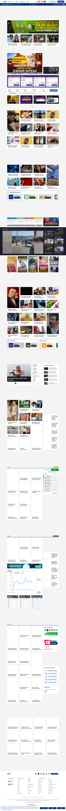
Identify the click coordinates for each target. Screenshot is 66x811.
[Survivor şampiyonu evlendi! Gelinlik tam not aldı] (36, 643)
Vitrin (28, 782)
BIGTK (9, 603)
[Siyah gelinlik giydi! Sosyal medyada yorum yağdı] (36, 695)
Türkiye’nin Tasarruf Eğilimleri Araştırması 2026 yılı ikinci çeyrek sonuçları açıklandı (26, 729)
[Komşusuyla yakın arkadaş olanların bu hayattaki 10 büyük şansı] (26, 169)
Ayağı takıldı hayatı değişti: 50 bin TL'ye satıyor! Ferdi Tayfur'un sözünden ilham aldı (55, 570)
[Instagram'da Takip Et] (50, 630)
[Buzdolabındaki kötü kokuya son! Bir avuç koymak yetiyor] (36, 417)
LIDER (21, 605)
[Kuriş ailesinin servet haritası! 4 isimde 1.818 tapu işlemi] (7, 73)
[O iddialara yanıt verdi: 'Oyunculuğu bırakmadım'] (40, 169)
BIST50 (14, 570)
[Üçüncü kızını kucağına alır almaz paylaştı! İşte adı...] (36, 662)
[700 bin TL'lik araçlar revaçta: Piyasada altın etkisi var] (47, 584)
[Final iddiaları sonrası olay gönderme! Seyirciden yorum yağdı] (24, 682)
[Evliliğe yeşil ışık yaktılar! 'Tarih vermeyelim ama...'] (36, 630)
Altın (33, 570)
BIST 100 (11, 572)
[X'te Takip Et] (38, 774)
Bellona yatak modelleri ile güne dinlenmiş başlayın (13, 728)
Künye (22, 797)
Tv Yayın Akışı (46, 646)
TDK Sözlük (50, 790)
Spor (18, 790)
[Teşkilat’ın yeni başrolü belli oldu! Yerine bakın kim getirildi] (36, 436)
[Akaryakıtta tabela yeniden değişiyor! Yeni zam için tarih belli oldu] (40, 73)
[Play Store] (10, 778)
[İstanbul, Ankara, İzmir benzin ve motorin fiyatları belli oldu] (36, 404)
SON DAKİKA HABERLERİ (5, 4)
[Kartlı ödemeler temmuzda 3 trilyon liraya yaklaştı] (26, 735)
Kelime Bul (50, 779)
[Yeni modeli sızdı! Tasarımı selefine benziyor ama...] (26, 127)
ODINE (21, 602)
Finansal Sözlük (40, 781)
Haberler (19, 779)
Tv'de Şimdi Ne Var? (48, 649)
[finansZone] (51, 221)
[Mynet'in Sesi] (26, 99)
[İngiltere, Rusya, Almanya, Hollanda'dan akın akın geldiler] (12, 430)
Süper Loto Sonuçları (52, 676)
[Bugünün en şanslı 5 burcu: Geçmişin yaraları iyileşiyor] (13, 169)
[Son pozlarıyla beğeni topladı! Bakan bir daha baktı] (12, 636)
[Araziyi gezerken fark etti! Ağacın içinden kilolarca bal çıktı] (12, 443)
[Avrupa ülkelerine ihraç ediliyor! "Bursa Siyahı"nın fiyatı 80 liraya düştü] (39, 73)
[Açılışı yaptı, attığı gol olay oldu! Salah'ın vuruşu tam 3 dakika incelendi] (33, 26)
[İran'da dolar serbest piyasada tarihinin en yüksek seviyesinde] (24, 542)
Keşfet (39, 793)
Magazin (19, 785)
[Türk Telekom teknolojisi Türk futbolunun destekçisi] (13, 748)
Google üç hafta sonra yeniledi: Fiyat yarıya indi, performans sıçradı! (52, 754)
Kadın (18, 784)
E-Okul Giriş (50, 785)
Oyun (49, 778)
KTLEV (33, 607)
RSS (43, 797)
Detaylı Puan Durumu (55, 493)
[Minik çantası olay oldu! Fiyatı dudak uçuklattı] (24, 643)
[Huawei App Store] (10, 784)
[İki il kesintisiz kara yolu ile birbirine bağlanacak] (18, 73)
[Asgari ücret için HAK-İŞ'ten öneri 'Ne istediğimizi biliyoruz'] (47, 555)
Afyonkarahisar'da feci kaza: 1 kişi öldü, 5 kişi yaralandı (55, 417)
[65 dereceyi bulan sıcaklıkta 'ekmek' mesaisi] (40, 291)
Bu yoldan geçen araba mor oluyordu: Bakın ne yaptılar (55, 439)
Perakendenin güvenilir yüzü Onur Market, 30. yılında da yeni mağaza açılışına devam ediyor (38, 729)
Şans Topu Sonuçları (52, 679)
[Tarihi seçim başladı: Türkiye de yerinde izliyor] (34, 73)
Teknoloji (29, 778)
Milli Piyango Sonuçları (52, 670)
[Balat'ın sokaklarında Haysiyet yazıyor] (53, 735)
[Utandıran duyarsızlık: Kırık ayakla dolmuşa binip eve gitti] (27, 73)
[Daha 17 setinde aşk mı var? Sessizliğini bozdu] (13, 317)
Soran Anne (50, 781)
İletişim (25, 797)
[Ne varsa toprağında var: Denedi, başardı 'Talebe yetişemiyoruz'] (53, 722)
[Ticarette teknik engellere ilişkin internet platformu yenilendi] (40, 330)
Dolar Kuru (39, 787)
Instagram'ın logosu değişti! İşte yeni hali (38, 753)
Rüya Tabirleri (40, 790)
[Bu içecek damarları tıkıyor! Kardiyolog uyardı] (26, 182)
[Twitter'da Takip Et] (47, 630)
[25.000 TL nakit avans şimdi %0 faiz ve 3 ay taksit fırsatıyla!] (17, 73)
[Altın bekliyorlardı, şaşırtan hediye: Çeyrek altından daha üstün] (24, 430)
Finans (18, 781)
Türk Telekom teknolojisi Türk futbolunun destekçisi (13, 753)
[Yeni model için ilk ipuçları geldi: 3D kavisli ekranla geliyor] (26, 291)
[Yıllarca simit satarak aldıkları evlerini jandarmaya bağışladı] (40, 127)
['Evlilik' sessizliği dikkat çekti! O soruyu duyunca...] (24, 669)
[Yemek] (39, 1)
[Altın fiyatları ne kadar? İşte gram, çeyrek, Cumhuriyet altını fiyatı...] (26, 114)
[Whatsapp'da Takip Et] (57, 630)
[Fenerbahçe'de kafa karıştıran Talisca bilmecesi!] (24, 512)
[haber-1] (12, 264)
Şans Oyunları (30, 790)
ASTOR (33, 605)
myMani (29, 793)
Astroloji (29, 781)
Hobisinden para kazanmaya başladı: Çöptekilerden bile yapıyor (39, 741)
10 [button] (29, 383)
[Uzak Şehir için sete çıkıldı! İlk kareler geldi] (13, 120)
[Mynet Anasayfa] (5, 1)
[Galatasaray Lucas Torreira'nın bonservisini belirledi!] (40, 182)
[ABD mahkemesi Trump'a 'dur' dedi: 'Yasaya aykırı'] (14, 73)
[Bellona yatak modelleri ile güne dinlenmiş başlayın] (13, 722)
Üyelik (31, 797)
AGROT (21, 600)
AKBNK (33, 603)
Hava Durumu (40, 792)
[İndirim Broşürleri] (45, 1)
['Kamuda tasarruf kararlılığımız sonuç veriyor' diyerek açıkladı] (24, 555)
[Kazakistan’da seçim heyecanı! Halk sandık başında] (13, 182)
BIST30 (19, 570)
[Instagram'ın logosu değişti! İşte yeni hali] (40, 748)
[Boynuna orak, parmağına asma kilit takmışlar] (47, 432)
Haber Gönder (55, 773)
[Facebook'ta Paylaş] (50, 692)
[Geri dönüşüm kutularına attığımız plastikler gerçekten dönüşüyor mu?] (24, 404)
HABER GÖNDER (57, 4)
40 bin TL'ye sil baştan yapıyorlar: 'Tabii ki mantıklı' (55, 577)
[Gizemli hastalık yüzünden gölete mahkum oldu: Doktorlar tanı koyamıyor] (8, 73)
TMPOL (9, 605)
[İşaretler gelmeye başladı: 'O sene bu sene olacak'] (39, 586)
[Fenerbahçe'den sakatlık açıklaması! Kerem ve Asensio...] (36, 473)
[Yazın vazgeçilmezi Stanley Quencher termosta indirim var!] (24, 417)
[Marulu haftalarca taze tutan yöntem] (53, 304)
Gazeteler (29, 787)
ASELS (33, 602)
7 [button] (22, 383)
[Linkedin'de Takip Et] (52, 630)
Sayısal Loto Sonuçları (52, 673)
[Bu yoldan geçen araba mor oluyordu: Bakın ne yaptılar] (47, 439)
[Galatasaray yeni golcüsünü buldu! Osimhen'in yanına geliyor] (36, 505)
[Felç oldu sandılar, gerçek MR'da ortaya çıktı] (11, 73)
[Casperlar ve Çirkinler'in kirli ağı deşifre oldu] (30, 73)
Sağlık (29, 779)
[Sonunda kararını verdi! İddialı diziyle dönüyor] (24, 656)
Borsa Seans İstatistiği (41, 778)
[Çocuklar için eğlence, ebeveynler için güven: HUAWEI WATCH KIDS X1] (53, 114)
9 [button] (27, 383)
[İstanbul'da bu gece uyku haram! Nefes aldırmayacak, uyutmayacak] (10, 73)
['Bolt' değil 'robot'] (20, 73)
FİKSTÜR (55, 469)
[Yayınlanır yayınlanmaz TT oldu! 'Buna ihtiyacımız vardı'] (24, 630)
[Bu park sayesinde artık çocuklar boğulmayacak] (40, 317)
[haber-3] (33, 264)
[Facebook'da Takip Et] (45, 630)
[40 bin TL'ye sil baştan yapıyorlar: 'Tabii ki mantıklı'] (47, 577)
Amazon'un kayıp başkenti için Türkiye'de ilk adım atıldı (55, 425)
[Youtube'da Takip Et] (54, 630)
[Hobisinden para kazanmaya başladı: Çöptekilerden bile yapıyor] (40, 735)
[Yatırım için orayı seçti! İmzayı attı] (12, 410)
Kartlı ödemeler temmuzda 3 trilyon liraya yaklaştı (26, 741)
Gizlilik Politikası (35, 797)
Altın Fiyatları (40, 785)
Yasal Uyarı (40, 797)
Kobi (28, 792)
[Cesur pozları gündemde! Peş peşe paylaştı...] (24, 695)
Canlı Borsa (56, 536)
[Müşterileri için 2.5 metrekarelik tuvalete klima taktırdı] (53, 175)
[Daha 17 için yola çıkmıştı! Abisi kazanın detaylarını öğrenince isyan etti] (36, 682)
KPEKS (9, 600)
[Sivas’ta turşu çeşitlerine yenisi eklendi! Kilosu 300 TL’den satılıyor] (41, 73)
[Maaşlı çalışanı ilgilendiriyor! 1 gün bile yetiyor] (47, 562)
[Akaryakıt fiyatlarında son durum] (13, 330)
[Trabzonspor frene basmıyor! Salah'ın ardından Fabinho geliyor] (32, 73)
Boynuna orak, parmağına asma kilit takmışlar (55, 432)
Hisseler (39, 782)
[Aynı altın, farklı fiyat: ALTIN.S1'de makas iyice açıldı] (19, 73)
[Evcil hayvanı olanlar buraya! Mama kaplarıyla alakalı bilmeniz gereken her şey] (53, 291)
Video (18, 792)
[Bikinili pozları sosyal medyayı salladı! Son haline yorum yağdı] (12, 656)
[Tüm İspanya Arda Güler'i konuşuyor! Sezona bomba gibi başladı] (28, 73)
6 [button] (20, 383)
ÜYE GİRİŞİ (53, 1)
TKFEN (21, 607)
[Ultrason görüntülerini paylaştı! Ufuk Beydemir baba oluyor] (38, 73)
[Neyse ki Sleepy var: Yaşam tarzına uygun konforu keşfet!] (24, 73)
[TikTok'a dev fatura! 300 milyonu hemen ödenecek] (40, 304)
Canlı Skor (56, 467)
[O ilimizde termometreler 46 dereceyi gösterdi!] (24, 443)
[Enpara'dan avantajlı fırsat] (25, 73)
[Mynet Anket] (43, 1)
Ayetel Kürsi (50, 792)
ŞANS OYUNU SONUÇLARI (49, 667)
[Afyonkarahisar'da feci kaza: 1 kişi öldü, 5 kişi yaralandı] (47, 417)
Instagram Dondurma (51, 787)
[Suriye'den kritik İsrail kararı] (33, 73)
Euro (28, 570)
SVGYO (21, 603)
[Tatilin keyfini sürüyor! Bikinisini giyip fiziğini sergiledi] (12, 669)
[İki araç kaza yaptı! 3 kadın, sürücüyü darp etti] (31, 73)
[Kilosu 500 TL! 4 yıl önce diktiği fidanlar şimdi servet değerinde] (40, 114)
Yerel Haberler (20, 793)
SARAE (9, 607)
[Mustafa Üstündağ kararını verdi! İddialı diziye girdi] (53, 323)
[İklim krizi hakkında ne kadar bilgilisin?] (26, 317)
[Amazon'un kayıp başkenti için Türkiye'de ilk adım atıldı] (47, 425)
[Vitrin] (37, 1)
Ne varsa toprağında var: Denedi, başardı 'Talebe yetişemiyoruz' (52, 728)
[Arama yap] (49, 1)
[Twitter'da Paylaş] (52, 692)
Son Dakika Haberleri (21, 778)
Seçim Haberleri (30, 784)
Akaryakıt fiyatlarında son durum (26, 753)
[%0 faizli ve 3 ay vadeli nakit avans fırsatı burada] (53, 127)
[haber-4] (43, 264)
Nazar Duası (50, 793)
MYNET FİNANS (13, 93)
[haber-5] (54, 264)
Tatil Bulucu (50, 782)
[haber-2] (22, 264)
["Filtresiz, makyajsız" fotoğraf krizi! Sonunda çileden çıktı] (13, 297)
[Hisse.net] (13, 99)
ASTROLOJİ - (40, 98)
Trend (18, 787)
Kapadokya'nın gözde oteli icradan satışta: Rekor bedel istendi (15, 4)
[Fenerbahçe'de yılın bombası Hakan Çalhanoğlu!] (37, 73)
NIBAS (9, 602)
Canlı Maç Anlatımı (30, 785)
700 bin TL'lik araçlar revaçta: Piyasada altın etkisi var (55, 584)
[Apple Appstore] (10, 781)
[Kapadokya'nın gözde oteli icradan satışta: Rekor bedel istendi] (13, 73)
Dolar (24, 570)
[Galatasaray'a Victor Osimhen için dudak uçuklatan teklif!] (24, 63)
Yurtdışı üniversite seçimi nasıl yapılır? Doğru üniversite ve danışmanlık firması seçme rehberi (13, 742)
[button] (46, 1)
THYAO (33, 600)
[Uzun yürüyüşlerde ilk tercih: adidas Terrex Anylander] (26, 330)
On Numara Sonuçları (52, 682)
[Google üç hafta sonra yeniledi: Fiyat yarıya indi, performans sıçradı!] (53, 748)
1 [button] (8, 383)
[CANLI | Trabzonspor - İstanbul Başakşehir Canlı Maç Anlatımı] (24, 473)
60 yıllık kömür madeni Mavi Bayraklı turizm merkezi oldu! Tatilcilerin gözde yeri (54, 447)
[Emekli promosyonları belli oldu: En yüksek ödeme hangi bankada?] (12, 73)
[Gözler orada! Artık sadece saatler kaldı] (12, 548)
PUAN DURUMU (47, 469)
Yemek (19, 782)
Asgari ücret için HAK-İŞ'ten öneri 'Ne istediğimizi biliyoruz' (55, 555)
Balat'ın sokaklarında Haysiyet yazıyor (52, 741)
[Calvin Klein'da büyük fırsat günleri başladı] (26, 304)
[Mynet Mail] (63, 4)
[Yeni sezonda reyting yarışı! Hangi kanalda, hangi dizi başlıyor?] (12, 688)
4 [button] (15, 383)
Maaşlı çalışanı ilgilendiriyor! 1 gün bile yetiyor (54, 562)
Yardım (28, 797)
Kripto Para (40, 784)
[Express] (41, 1)
